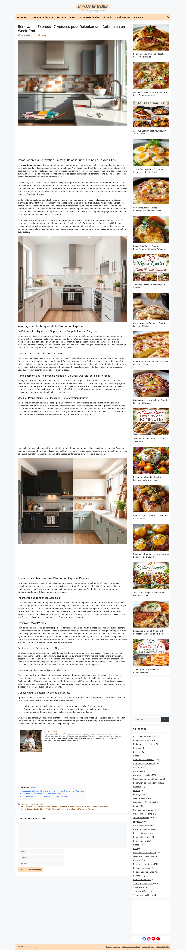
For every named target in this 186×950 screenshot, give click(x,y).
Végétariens (138, 887)
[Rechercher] (165, 719)
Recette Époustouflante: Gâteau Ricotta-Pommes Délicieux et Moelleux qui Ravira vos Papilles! (57, 809)
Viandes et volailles (142, 895)
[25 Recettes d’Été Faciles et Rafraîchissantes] (151, 652)
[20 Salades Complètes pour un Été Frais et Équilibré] (151, 575)
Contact (109, 947)
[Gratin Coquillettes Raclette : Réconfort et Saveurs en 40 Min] (151, 190)
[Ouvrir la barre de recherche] (167, 17)
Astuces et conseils (66, 17)
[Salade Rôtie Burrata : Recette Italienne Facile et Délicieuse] (151, 460)
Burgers (136, 752)
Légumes (137, 821)
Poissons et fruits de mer (144, 852)
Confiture (137, 767)
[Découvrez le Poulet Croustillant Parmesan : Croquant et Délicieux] (151, 614)
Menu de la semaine (42, 17)
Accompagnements (142, 736)
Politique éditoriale (162, 947)
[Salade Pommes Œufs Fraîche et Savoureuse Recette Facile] (151, 152)
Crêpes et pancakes (142, 775)
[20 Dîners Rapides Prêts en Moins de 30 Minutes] (151, 421)
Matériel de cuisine (89, 17)
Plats (135, 849)
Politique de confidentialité (131, 947)
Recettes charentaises (143, 864)
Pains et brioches (141, 833)
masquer (34, 788)
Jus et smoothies (141, 818)
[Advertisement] (72, 142)
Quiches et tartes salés (143, 856)
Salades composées (142, 868)
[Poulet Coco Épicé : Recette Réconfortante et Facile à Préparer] (151, 229)
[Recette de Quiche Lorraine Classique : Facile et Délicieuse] (151, 344)
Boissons (137, 748)
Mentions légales (148, 947)
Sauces (136, 876)
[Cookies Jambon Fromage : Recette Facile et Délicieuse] (151, 306)
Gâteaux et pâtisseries (143, 802)
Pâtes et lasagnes (141, 837)
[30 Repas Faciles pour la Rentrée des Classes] (151, 267)
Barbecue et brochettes (144, 744)
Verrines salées (140, 891)
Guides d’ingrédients (142, 814)
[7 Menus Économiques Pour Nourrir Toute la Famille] (151, 114)
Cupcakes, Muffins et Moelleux (147, 779)
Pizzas (136, 845)
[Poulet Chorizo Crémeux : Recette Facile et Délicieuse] (151, 37)
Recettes (21, 17)
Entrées (136, 790)
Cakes (136, 756)
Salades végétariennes (143, 872)
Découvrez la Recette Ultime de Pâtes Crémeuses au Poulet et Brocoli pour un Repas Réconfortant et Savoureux (64, 806)
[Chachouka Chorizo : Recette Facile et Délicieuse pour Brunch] (151, 537)
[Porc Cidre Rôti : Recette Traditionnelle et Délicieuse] (151, 498)
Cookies (137, 771)
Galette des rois (140, 798)
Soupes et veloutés (142, 879)
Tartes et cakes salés (143, 883)
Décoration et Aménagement (116, 17)
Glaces (136, 806)
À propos (138, 17)
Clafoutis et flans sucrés (144, 763)
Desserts (137, 787)
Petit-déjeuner (139, 841)
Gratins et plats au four (143, 810)
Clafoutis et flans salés (143, 759)
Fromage (137, 794)
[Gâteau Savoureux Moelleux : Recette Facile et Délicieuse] (151, 383)
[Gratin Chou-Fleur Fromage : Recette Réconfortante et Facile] (151, 75)
